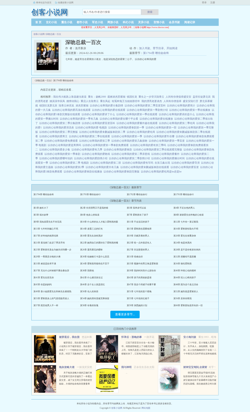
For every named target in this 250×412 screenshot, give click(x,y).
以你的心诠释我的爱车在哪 (160, 136)
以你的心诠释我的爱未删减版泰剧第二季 (103, 132)
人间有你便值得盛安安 (178, 96)
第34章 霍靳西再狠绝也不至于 (94, 263)
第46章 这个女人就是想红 (92, 284)
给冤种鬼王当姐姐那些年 (126, 101)
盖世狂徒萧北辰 (202, 96)
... (126, 372)
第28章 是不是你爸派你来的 (186, 249)
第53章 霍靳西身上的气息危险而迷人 (51, 298)
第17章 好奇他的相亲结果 (45, 235)
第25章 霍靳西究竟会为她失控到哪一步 (52, 249)
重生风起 (105, 101)
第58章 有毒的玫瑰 (89, 305)
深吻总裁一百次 (53, 34)
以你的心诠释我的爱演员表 (59, 127)
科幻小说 (128, 22)
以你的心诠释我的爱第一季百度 (167, 140)
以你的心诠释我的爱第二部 (106, 162)
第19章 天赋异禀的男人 (138, 235)
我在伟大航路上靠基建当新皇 (70, 96)
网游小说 (112, 22)
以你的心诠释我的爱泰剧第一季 (127, 127)
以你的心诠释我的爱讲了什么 (99, 114)
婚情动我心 (72, 101)
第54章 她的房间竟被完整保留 (94, 298)
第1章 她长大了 (40, 208)
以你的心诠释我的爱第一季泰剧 (63, 154)
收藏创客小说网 (65, 2)
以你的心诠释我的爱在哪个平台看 (120, 118)
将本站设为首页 (43, 2)
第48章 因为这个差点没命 (185, 284)
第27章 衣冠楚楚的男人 (138, 249)
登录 (204, 2)
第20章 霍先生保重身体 (184, 235)
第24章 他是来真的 (182, 242)
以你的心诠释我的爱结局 (141, 132)
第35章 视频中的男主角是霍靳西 (142, 263)
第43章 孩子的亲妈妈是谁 (139, 277)
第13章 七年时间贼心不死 (45, 228)
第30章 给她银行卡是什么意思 (94, 256)
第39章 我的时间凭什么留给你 (141, 270)
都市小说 (82, 22)
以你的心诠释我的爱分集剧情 (107, 105)
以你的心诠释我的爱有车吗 (138, 162)
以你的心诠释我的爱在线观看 (109, 110)
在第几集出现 (163, 162)
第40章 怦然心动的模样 (184, 270)
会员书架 (174, 22)
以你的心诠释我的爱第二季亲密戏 (131, 154)
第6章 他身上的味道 (89, 215)
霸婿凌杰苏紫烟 (116, 96)
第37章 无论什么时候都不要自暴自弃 (51, 270)
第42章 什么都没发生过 (91, 277)
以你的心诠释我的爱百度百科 (99, 123)
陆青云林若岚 (66, 105)
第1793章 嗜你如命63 (90, 194)
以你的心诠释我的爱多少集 (55, 149)
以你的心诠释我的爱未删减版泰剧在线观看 (145, 167)
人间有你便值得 (172, 101)
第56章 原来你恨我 (182, 298)
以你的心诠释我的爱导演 (186, 162)
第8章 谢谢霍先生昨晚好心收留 (188, 215)
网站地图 (145, 408)
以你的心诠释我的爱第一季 (127, 136)
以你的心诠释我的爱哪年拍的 (56, 158)
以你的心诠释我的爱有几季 (88, 149)
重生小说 (66, 22)
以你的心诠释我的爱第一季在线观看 (137, 114)
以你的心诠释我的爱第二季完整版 (59, 132)
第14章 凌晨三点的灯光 (91, 228)
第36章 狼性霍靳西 (182, 263)
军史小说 (97, 22)
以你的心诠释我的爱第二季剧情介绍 (130, 158)
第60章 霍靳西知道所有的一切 (188, 305)
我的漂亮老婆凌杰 (151, 101)
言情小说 (159, 22)
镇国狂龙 (132, 96)
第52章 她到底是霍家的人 (185, 291)
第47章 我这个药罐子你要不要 (141, 284)
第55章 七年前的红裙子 (138, 298)
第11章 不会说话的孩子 (138, 221)
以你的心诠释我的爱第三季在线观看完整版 (158, 149)
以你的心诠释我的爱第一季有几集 (80, 118)
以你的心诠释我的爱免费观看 (61, 140)
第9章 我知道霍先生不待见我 (47, 221)
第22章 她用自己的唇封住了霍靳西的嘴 (99, 242)
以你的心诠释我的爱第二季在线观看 (90, 136)
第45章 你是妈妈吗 (42, 284)
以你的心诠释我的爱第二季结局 (177, 123)
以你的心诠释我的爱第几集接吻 (130, 140)
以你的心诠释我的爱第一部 (162, 127)
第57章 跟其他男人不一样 (45, 305)
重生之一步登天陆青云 (151, 96)
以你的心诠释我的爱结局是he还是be (162, 171)
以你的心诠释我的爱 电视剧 (91, 127)
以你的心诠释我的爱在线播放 (157, 118)
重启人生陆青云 (90, 101)
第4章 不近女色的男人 (184, 208)
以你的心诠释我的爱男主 (54, 136)
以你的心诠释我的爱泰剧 (118, 149)
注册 (212, 2)
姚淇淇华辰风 (57, 101)
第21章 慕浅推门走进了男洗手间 (49, 242)
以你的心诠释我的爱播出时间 (168, 158)
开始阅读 (172, 48)
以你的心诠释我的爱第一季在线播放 (190, 110)
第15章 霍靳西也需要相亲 (139, 228)
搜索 (149, 11)
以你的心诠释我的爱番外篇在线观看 (138, 123)
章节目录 (158, 48)
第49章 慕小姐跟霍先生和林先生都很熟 (52, 291)
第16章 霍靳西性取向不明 (185, 228)
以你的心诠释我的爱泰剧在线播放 (84, 171)
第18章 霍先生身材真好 (91, 235)
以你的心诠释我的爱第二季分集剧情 (60, 123)
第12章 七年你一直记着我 (185, 221)
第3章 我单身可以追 (136, 208)
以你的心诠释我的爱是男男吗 (65, 145)
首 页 (38, 22)
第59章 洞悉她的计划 (137, 305)
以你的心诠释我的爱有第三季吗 (148, 145)
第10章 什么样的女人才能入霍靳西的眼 (99, 221)
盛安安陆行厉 (190, 101)
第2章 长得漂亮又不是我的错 (94, 208)
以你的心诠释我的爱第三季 (95, 140)
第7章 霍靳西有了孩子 (137, 215)
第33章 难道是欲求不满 (44, 263)
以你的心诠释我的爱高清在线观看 (72, 110)
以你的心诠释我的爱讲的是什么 (177, 114)
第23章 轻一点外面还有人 (139, 242)
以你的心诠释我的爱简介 (182, 105)
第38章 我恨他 (87, 270)
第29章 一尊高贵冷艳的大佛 (46, 256)
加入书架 (144, 48)
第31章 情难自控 (135, 256)
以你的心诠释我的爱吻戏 (96, 154)
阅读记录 (189, 22)
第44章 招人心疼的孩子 (184, 277)
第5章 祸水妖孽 (40, 215)
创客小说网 (38, 34)
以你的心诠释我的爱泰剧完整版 (122, 171)
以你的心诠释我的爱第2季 (70, 167)
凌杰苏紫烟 (82, 105)
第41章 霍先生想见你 (43, 277)
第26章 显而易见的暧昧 (91, 249)
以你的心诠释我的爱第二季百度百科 (146, 105)
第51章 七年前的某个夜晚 (139, 291)
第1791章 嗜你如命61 (183, 194)
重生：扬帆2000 (97, 96)
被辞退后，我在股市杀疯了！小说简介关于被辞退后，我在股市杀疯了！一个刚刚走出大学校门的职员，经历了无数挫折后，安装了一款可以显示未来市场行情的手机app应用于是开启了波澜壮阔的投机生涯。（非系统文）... (75, 353)
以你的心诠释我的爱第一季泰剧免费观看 (106, 145)
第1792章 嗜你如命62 (137, 194)
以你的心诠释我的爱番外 (166, 154)
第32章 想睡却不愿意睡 (184, 256)
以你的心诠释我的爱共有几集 (103, 167)
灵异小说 (143, 22)
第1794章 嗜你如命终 (156, 53)
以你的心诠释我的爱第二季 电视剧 (70, 162)
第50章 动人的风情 (89, 291)
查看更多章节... (125, 314)
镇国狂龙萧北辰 (48, 105)
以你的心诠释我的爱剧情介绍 (91, 158)
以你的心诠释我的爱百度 (185, 167)
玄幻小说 (51, 22)
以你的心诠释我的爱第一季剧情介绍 (148, 110)
